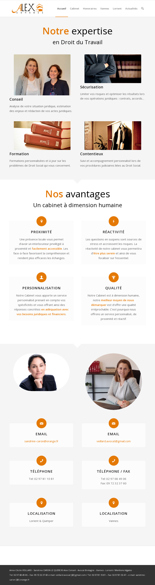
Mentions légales (123, 570)
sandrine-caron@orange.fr (41, 441)
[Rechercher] (142, 8)
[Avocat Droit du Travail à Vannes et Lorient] (27, 8)
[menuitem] (61, 8)
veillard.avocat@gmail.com (114, 441)
